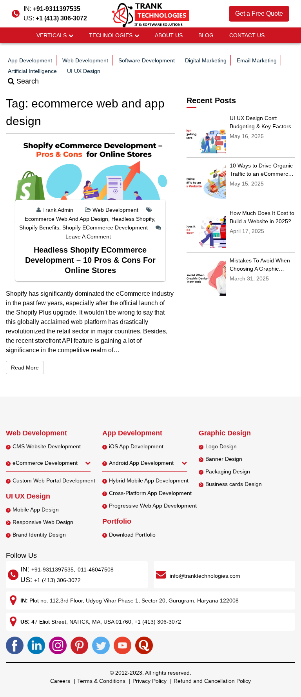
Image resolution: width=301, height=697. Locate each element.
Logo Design (221, 446)
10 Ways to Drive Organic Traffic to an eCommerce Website (261, 173)
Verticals (51, 35)
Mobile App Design (36, 509)
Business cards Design (233, 484)
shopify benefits (39, 227)
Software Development (146, 60)
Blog (206, 35)
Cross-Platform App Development (150, 493)
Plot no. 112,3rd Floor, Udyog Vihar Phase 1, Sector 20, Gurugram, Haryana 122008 (134, 600)
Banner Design (223, 459)
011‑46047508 (96, 569)
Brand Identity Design (39, 534)
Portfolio (116, 521)
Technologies (110, 35)
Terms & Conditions (101, 681)
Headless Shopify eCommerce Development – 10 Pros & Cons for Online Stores (90, 260)
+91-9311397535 (56, 8)
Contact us (247, 35)
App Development (30, 60)
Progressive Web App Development (153, 505)
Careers (60, 681)
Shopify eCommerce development (105, 227)
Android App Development (141, 463)
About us (169, 35)
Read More (27, 367)
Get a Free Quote (259, 13)
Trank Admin (57, 210)
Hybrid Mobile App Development (149, 480)
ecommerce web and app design (66, 219)
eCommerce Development (45, 463)
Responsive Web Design (43, 522)
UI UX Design (83, 71)
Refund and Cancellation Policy (212, 681)
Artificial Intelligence (32, 71)
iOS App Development (136, 446)
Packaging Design (227, 471)
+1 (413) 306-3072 (61, 18)
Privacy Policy (149, 681)
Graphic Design (225, 433)
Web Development (85, 60)
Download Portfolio (132, 534)
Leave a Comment (88, 236)
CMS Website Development (47, 446)
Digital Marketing (206, 60)
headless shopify (132, 219)
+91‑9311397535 (52, 569)
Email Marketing (257, 60)
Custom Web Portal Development (54, 480)
